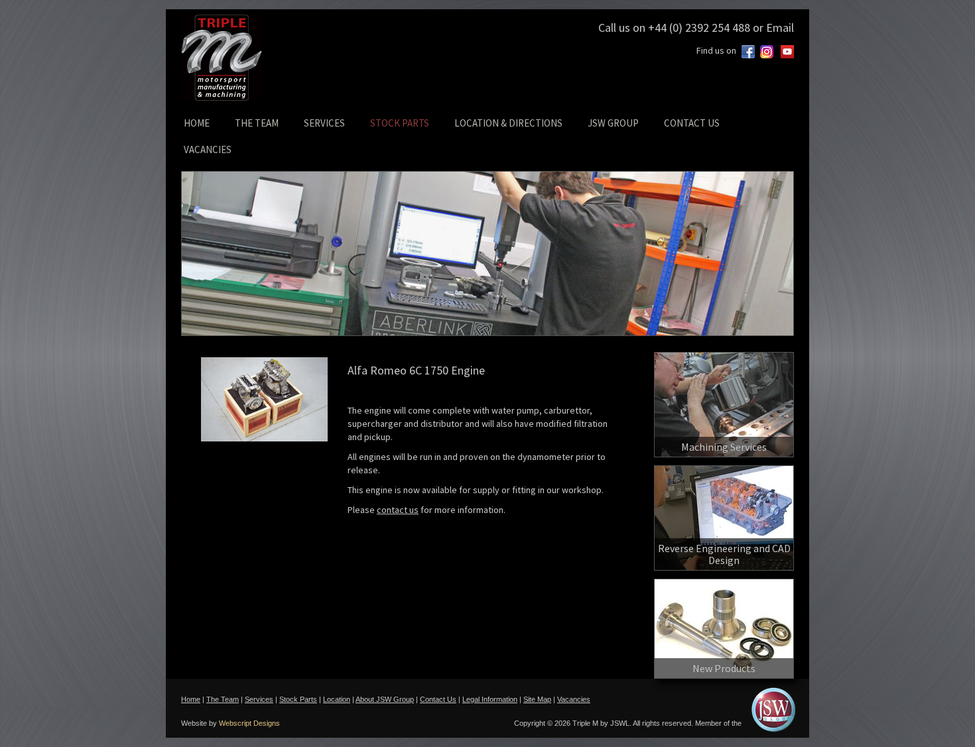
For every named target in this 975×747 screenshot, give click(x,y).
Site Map (537, 699)
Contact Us (438, 699)
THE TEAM (257, 123)
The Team (222, 699)
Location (336, 699)
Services (259, 699)
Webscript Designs (249, 723)
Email (780, 27)
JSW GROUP (613, 123)
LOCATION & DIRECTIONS (508, 123)
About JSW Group (385, 699)
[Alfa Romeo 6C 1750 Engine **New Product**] (264, 399)
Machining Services (724, 446)
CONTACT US (692, 123)
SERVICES (324, 123)
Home (190, 699)
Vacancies (573, 699)
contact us (398, 510)
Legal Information (489, 699)
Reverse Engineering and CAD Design (724, 554)
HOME (197, 123)
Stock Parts (298, 699)
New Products (723, 668)
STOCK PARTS (399, 123)
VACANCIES (207, 149)
